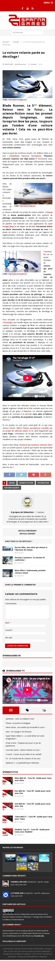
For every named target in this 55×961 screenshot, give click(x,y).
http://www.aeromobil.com (17, 274)
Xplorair (27, 411)
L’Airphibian (14, 156)
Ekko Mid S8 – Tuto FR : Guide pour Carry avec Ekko (33, 779)
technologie (43, 483)
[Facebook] (22, 8)
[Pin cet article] (33, 475)
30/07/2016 (9, 64)
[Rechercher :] (27, 32)
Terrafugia (7, 322)
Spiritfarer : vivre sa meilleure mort (20, 719)
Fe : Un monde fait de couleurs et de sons (23, 758)
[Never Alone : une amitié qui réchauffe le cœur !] (33, 858)
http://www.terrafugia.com (17, 100)
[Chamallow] (6, 885)
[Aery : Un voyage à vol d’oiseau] (44, 858)
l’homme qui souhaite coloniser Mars (35, 445)
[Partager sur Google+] (45, 475)
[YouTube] (27, 8)
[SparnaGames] (27, 20)
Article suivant (27, 533)
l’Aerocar (25, 156)
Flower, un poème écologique (18, 723)
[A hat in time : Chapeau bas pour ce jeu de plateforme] (33, 866)
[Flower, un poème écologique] (21, 858)
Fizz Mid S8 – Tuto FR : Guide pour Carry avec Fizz (33, 792)
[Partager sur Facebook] (9, 475)
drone (12, 483)
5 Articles (40, 512)
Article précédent (27, 530)
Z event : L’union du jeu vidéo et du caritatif (23, 754)
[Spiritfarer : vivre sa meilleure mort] (10, 858)
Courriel (8, 630)
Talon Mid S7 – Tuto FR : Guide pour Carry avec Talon (33, 817)
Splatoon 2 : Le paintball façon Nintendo (22, 763)
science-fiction (26, 483)
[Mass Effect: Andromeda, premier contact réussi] (8, 575)
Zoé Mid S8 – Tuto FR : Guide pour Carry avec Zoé (33, 805)
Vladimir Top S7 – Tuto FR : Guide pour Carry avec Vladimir (32, 830)
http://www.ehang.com (27, 206)
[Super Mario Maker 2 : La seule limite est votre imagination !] (21, 866)
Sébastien (21, 64)
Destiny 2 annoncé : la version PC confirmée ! (30, 558)
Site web (8, 637)
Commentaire (10, 603)
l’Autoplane (36, 156)
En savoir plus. (39, 936)
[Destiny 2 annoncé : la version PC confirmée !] (8, 562)
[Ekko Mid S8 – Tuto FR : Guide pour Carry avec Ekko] (8, 783)
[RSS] (32, 8)
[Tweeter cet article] (21, 475)
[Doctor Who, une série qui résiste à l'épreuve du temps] (8, 549)
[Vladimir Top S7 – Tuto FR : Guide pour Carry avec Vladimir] (8, 834)
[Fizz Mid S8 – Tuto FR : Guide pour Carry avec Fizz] (8, 796)
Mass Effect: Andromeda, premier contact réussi (30, 571)
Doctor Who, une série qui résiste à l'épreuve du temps (31, 548)
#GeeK (33, 64)
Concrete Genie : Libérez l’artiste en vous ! (23, 750)
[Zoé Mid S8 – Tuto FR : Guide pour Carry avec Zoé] (8, 809)
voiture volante (11, 488)
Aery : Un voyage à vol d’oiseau (18, 731)
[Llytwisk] (6, 896)
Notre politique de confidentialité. (14, 941)
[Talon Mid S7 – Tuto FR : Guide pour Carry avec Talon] (8, 822)
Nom (7, 622)
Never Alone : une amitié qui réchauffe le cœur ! (25, 727)
